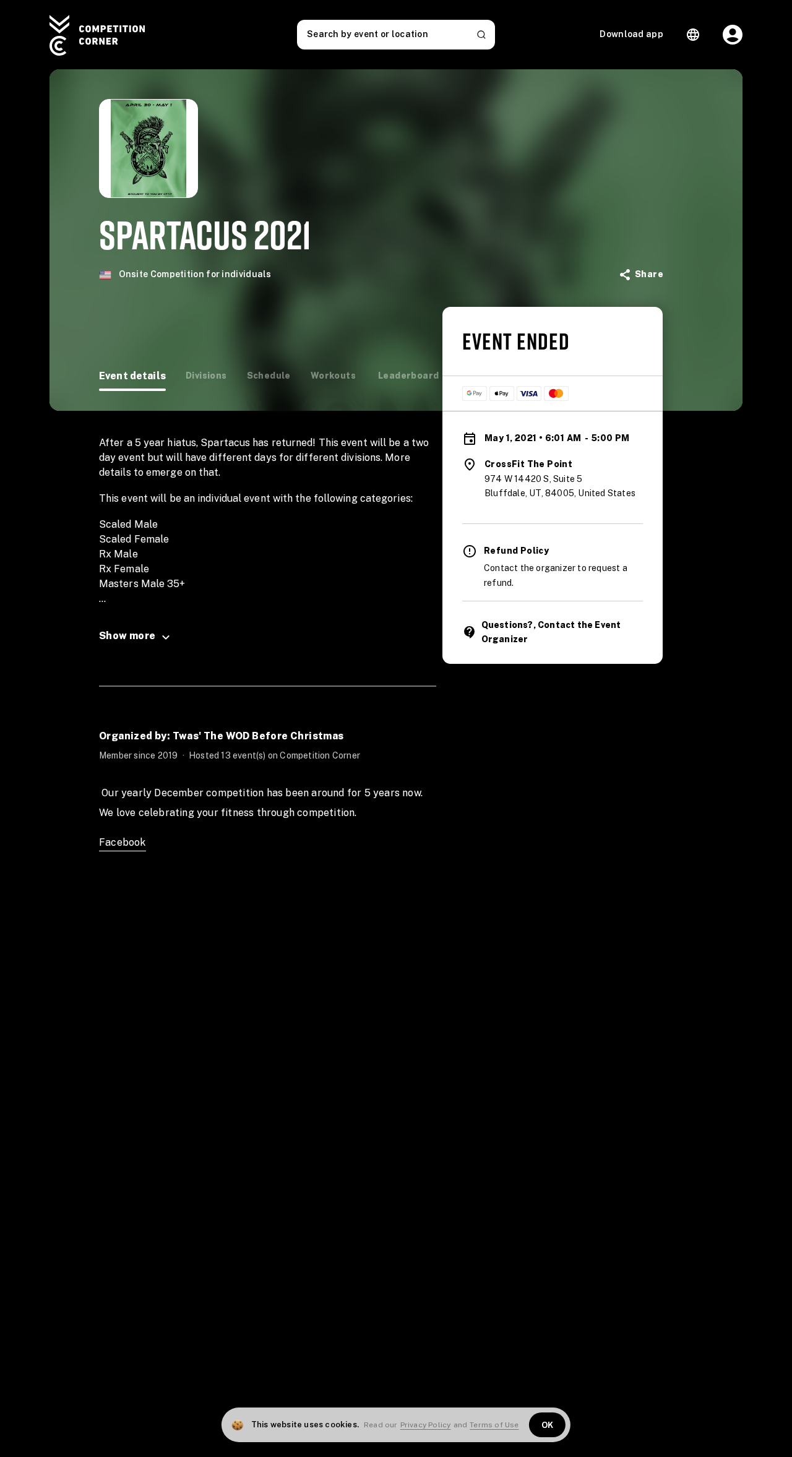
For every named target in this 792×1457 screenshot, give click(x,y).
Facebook (122, 842)
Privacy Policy (425, 1424)
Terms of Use (494, 1424)
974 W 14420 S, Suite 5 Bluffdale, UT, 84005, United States (559, 486)
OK (547, 1425)
